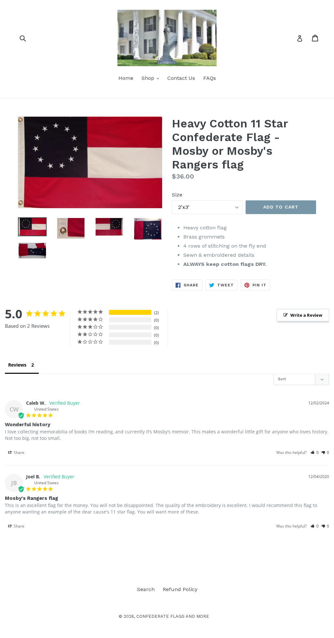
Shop (152, 78)
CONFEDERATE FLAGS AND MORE (172, 616)
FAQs (209, 78)
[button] (314, 452)
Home (125, 78)
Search (146, 589)
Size (177, 195)
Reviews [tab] (17, 365)
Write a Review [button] (306, 315)
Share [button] (18, 452)
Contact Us (181, 78)
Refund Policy (180, 589)
